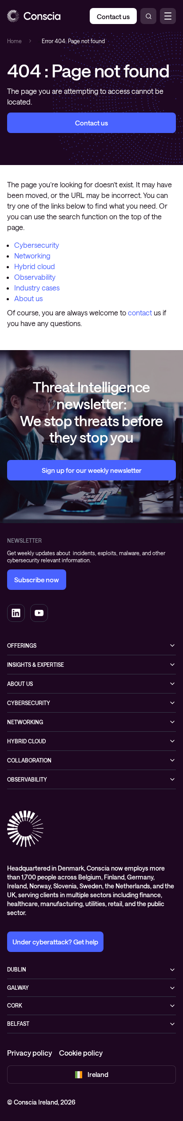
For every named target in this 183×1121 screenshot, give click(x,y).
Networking (32, 255)
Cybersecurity (36, 245)
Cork (14, 1005)
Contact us (91, 123)
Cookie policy (81, 1052)
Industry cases (37, 287)
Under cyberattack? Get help (55, 942)
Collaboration (29, 760)
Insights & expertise (35, 664)
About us (28, 298)
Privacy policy (29, 1052)
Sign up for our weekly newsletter (92, 470)
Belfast (18, 1023)
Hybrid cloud (34, 266)
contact (140, 312)
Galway (18, 987)
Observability (35, 277)
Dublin (16, 969)
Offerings (21, 645)
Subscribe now (36, 580)
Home (14, 41)
